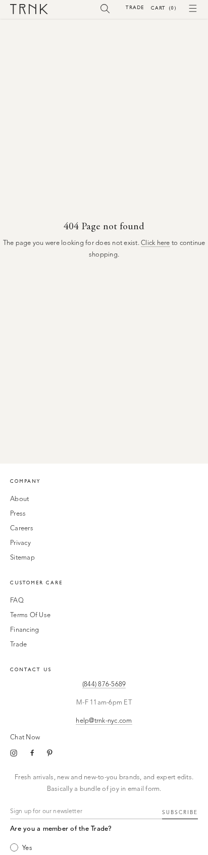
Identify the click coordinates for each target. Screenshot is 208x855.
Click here (155, 243)
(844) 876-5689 (104, 684)
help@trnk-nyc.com (104, 721)
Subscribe (180, 812)
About (19, 499)
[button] (105, 8)
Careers (21, 528)
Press (18, 514)
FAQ (17, 600)
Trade (135, 7)
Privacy (20, 543)
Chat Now (25, 737)
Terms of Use (30, 615)
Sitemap (22, 558)
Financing (24, 630)
